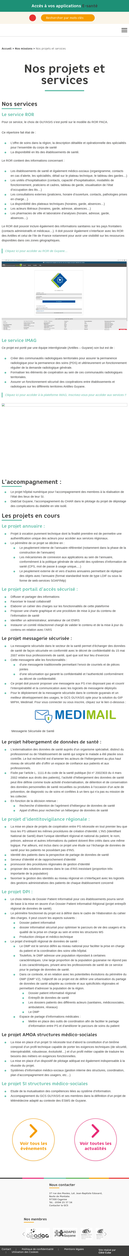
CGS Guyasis (33, 1194)
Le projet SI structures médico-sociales (45, 1083)
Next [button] (105, 1234)
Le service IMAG (19, 340)
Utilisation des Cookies (25, 1252)
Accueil (7, 48)
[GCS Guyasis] (6, 30)
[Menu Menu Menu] (124, 30)
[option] (38, 1234)
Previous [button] (24, 1234)
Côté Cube (105, 1252)
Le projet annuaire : (23, 526)
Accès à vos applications (65, 5)
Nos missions (23, 48)
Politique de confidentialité (37, 1249)
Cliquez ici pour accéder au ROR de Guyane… (36, 251)
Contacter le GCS (58, 1205)
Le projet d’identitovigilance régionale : (46, 819)
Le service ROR (18, 114)
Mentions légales (74, 1249)
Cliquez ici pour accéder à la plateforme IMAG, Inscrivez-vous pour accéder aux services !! (65, 395)
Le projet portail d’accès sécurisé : (40, 589)
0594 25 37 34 (63, 1202)
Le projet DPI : (17, 891)
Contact (6, 1249)
